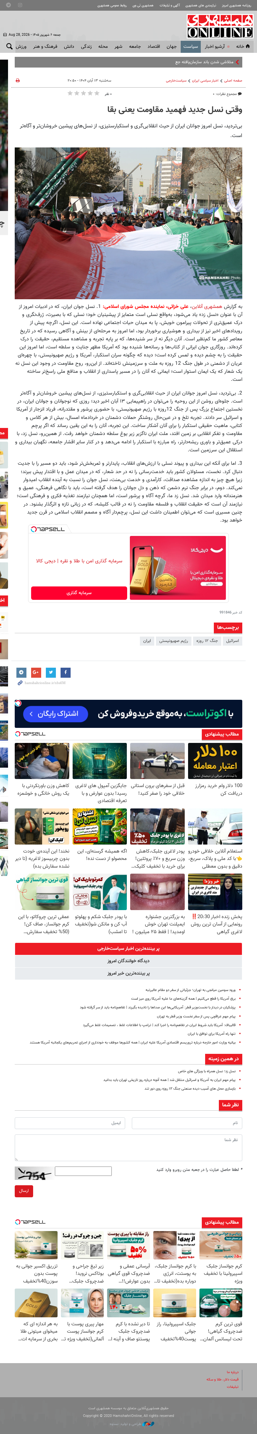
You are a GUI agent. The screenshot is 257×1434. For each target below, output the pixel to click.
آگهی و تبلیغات (170, 5)
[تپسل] (33, 529)
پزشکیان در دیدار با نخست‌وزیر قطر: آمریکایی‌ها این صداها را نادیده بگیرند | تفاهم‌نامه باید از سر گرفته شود (158, 1007)
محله (103, 46)
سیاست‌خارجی (176, 81)
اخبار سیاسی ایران (205, 81)
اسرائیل (232, 641)
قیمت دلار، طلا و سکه (222, 1380)
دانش (69, 46)
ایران (147, 641)
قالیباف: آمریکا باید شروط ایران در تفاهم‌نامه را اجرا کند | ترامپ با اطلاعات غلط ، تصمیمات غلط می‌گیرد (159, 1025)
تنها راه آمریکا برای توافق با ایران (212, 1034)
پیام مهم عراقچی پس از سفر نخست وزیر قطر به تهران (196, 1016)
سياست (190, 46)
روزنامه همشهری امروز (236, 5)
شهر (118, 46)
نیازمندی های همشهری (200, 5)
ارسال (24, 1191)
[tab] (128, 949)
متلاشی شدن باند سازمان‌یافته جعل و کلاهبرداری (192, 62)
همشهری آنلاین (217, 26)
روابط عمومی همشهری (112, 5)
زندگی (86, 46)
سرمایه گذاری (79, 593)
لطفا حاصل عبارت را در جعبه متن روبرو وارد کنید (199, 1170)
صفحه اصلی (233, 81)
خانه (240, 46)
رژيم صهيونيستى (173, 641)
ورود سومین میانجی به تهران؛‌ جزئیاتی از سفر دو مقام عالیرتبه (191, 990)
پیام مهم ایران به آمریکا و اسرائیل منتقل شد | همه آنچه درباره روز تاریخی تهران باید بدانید (169, 1080)
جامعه (135, 46)
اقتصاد (154, 46)
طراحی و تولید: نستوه (126, 1424)
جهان (172, 46)
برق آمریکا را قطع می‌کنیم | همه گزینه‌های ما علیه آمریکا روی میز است (183, 999)
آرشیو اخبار (215, 46)
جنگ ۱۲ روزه (207, 641)
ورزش (21, 46)
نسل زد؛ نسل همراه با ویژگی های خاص (207, 1071)
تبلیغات (233, 1387)
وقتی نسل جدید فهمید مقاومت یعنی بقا (174, 110)
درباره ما (233, 1372)
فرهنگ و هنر (45, 46)
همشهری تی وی (143, 5)
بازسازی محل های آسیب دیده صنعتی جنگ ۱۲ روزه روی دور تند (190, 1089)
